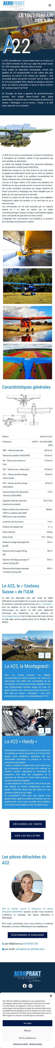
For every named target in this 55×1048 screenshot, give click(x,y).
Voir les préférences (27, 1038)
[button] (51, 996)
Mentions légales (35, 1044)
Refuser (27, 1030)
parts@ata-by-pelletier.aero (30, 949)
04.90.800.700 (30, 943)
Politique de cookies (20, 1044)
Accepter (28, 1023)
